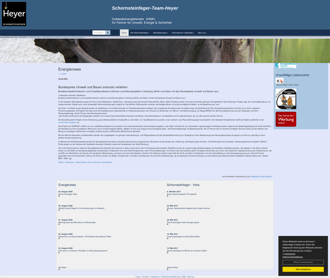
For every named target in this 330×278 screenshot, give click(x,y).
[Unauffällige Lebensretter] (301, 80)
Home (124, 32)
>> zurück (62, 73)
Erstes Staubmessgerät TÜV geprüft (181, 194)
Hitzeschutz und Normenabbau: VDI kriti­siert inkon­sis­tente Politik (84, 236)
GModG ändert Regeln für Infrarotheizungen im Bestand (81, 208)
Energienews (67, 184)
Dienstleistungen (160, 32)
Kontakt (145, 276)
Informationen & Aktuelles (182, 32)
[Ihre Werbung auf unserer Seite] (301, 119)
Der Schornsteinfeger (139, 32)
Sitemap (190, 276)
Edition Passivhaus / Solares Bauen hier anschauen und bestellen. (85, 162)
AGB (183, 276)
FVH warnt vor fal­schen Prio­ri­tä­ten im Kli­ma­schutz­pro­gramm (83, 250)
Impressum (290, 254)
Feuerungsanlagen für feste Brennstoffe (183, 236)
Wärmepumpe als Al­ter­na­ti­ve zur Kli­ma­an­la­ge (77, 222)
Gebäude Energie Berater (261, 176)
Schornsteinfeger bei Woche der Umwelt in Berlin (187, 250)
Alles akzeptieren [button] (303, 269)
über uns (201, 32)
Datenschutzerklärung (293, 257)
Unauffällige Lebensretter (293, 75)
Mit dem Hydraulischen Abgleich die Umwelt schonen (188, 208)
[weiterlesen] (110, 196)
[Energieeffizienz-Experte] (301, 65)
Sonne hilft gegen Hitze (67, 194)
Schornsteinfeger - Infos (183, 184)
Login (137, 276)
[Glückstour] (301, 99)
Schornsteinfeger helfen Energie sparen (183, 222)
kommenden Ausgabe (67, 122)
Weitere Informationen (303, 262)
